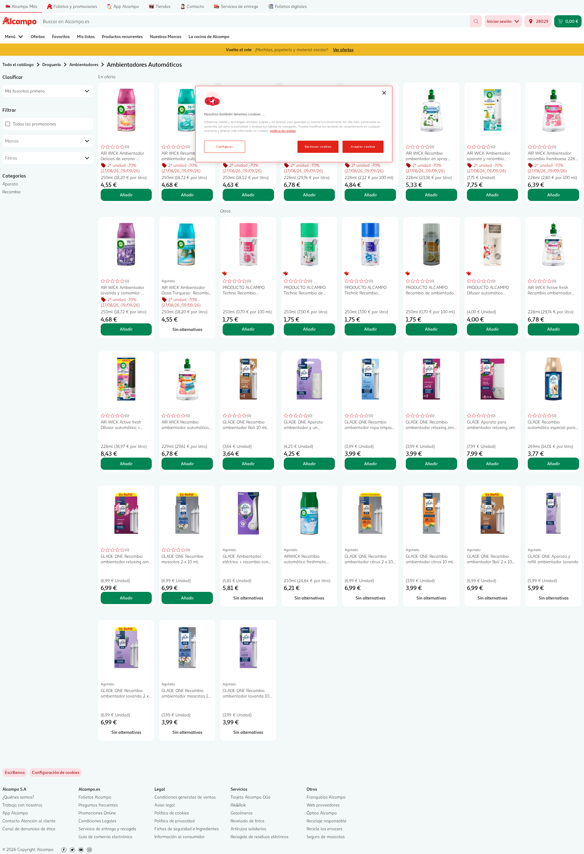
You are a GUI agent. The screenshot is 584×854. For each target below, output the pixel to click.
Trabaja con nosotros (22, 804)
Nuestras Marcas (165, 36)
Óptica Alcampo (322, 812)
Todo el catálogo (18, 64)
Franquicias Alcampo (326, 797)
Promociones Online (97, 812)
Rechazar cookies (318, 146)
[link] (56, 772)
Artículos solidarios (248, 828)
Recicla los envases (324, 828)
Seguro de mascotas (326, 836)
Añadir (126, 194)
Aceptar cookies (363, 146)
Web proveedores (323, 804)
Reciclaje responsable (326, 820)
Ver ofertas (343, 49)
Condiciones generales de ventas (185, 797)
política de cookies (283, 130)
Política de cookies (172, 812)
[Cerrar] (384, 93)
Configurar (224, 146)
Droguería (51, 64)
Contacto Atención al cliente (29, 820)
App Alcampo (15, 812)
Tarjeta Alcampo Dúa (250, 797)
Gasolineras (241, 812)
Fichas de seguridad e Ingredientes (187, 828)
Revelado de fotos (247, 820)
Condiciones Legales (97, 820)
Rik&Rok (238, 804)
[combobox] (255, 21)
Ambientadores (83, 64)
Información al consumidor (180, 836)
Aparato (10, 183)
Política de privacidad (175, 820)
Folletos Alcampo (94, 797)
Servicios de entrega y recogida (107, 828)
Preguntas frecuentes (98, 804)
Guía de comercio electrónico (105, 836)
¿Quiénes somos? (18, 797)
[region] (294, 124)
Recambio (11, 191)
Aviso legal (165, 804)
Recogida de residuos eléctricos (259, 836)
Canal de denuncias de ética (28, 828)
